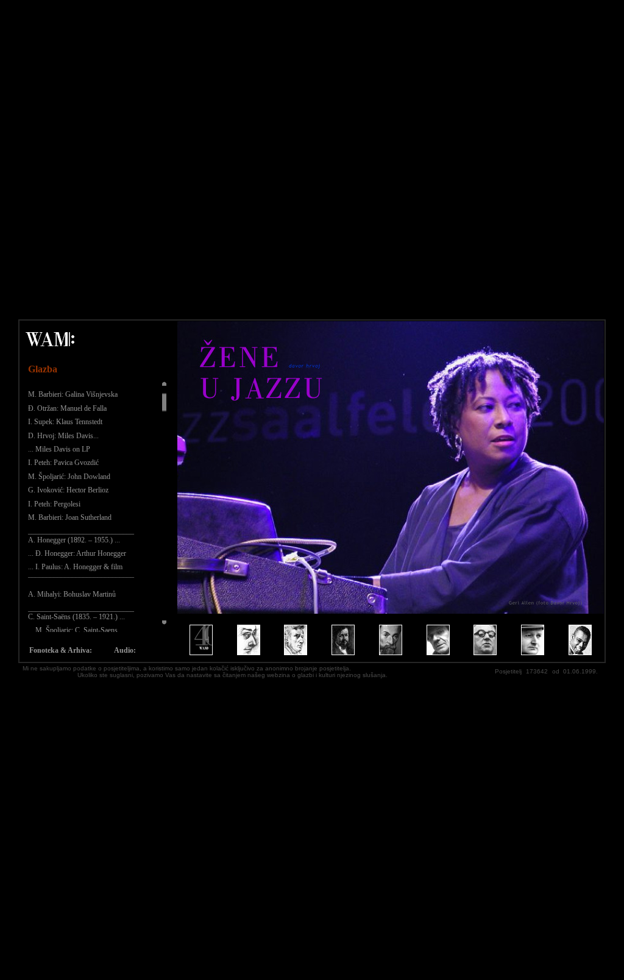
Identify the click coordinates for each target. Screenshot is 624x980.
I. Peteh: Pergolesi (54, 504)
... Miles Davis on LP (59, 449)
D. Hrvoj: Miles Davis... (63, 435)
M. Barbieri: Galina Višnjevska (73, 394)
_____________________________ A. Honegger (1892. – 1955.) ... (81, 535)
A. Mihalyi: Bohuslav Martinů (72, 594)
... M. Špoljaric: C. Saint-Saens (73, 630)
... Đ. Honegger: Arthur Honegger (77, 553)
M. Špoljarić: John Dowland (69, 476)
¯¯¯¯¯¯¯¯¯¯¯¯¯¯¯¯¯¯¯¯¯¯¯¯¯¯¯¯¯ (81, 581)
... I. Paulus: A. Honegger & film (75, 567)
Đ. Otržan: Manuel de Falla (67, 408)
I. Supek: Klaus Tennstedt (65, 421)
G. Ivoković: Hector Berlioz (68, 490)
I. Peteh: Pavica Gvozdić (63, 462)
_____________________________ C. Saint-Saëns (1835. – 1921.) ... (81, 612)
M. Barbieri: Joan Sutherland (70, 517)
